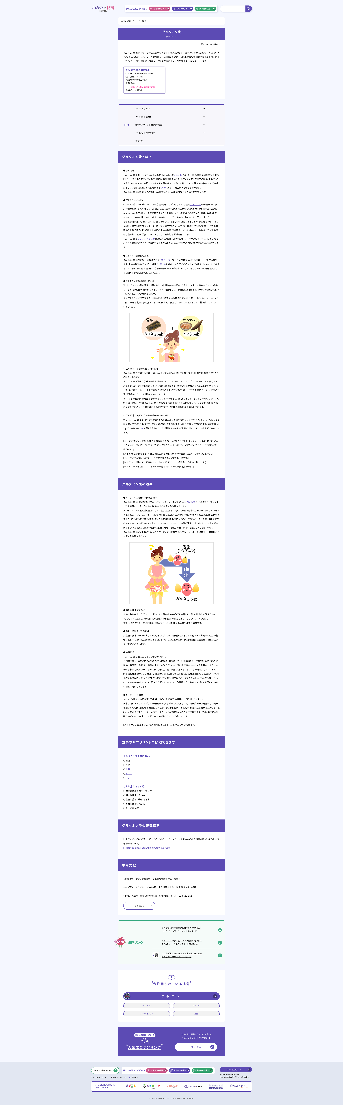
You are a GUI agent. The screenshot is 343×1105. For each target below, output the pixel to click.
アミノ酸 (178, 174)
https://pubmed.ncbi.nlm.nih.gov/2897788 (146, 847)
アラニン (151, 238)
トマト (169, 259)
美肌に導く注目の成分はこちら (143, 87)
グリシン (141, 238)
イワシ (129, 773)
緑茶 (163, 259)
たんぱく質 (195, 204)
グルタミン (191, 501)
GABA (163, 187)
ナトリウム (161, 264)
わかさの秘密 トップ (127, 21)
